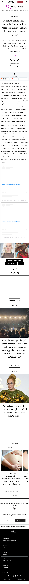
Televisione (16, 10)
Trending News (4, 10)
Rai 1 (21, 263)
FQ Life (10, 10)
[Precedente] (14, 289)
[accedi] (26, 2)
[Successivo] (14, 431)
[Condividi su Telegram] (18, 60)
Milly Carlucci (11, 263)
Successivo (14, 366)
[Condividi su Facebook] (11, 60)
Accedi (9, 520)
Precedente (14, 300)
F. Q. (15, 55)
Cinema (22, 10)
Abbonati (20, 2)
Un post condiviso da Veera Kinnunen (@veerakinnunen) (14, 237)
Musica (26, 10)
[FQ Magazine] (14, 6)
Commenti (13, 66)
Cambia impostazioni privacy (9, 540)
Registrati (20, 520)
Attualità (14, 16)
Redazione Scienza (12, 491)
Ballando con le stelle (14, 260)
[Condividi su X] (14, 60)
